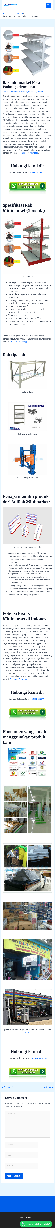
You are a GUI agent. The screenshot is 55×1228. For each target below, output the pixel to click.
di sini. (27, 1032)
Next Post (48, 1087)
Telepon (24, 152)
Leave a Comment (11, 91)
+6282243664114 (38, 172)
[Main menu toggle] (48, 5)
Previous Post (8, 1087)
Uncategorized (26, 91)
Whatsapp (33, 152)
